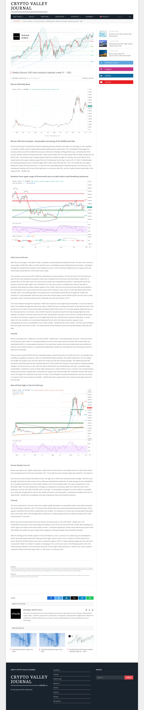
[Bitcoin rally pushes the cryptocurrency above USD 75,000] (103, 53)
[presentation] (130, 17)
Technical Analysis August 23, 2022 (22, 650)
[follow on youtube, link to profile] (116, 82)
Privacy (55, 697)
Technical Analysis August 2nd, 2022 (52, 650)
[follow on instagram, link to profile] (116, 69)
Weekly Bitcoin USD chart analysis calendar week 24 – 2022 (81, 650)
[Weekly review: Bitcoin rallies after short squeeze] (103, 33)
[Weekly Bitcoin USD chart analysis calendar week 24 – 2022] (81, 640)
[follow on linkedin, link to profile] (116, 75)
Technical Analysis (39, 21)
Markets (30, 21)
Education (59, 17)
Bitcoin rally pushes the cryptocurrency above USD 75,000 (120, 55)
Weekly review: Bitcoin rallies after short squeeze (120, 35)
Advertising (57, 679)
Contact (56, 674)
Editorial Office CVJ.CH (19, 78)
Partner (56, 688)
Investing (44, 17)
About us (56, 683)
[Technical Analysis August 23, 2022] (24, 640)
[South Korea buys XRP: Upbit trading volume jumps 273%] (103, 43)
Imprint (56, 692)
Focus (31, 17)
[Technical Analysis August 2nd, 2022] (52, 640)
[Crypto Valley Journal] (29, 7)
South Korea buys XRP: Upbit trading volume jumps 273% (121, 45)
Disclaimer (57, 701)
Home (25, 21)
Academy (89, 17)
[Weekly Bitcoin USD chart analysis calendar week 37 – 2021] (52, 48)
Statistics (75, 17)
